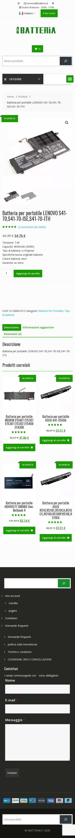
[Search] (66, 61)
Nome (10, 680)
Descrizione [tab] (11, 327)
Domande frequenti (16, 625)
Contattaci (11, 618)
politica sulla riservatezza (22, 644)
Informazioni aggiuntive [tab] (38, 327)
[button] (70, 79)
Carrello (13, 603)
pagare (13, 610)
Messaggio (15, 720)
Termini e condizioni (19, 652)
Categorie (15, 79)
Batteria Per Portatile (50, 311)
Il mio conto (49, 13)
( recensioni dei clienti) (32, 227)
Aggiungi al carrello (28, 273)
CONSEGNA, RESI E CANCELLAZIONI (30, 659)
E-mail (11, 700)
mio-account (12, 596)
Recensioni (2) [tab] (12, 334)
